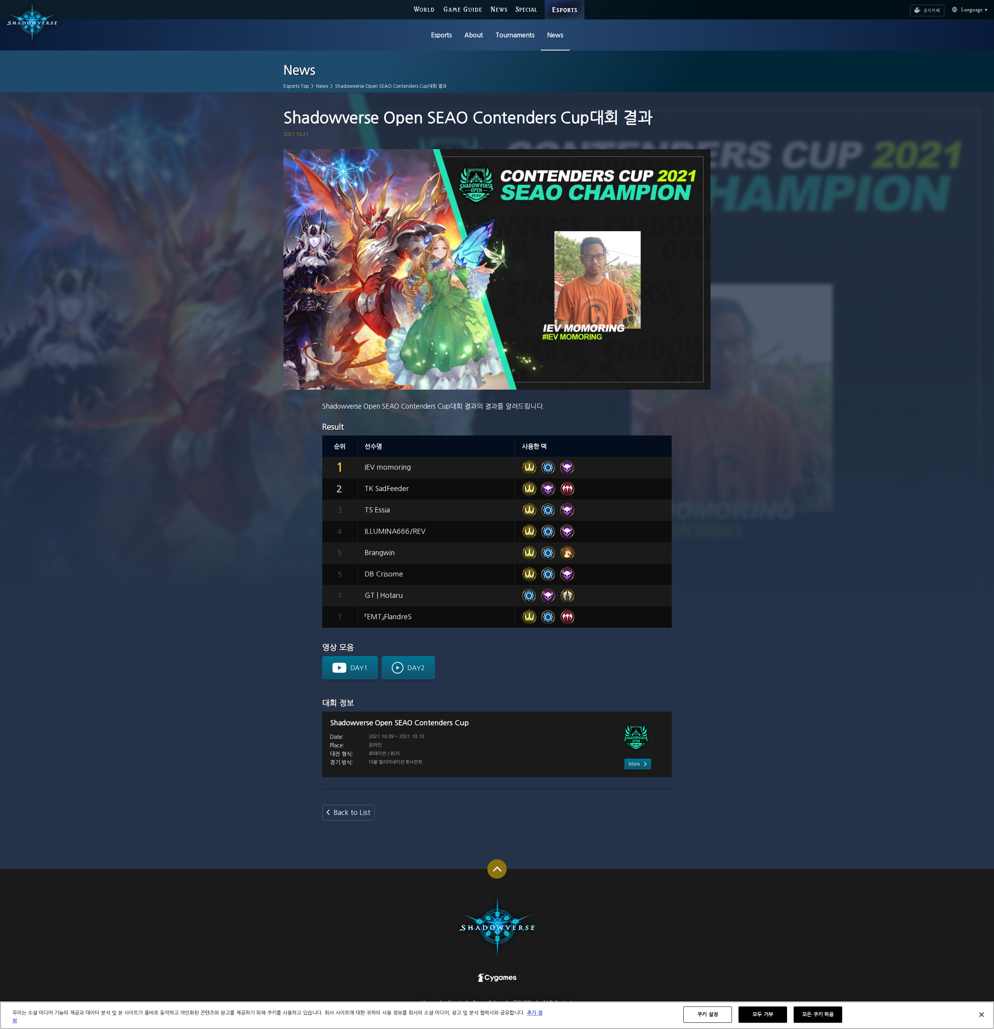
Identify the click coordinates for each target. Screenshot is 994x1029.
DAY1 (359, 668)
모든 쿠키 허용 (818, 1014)
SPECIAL (526, 9)
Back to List (352, 812)
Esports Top (296, 86)
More (634, 764)
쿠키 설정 (707, 1014)
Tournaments (515, 35)
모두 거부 (762, 1014)
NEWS (499, 9)
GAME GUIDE (463, 9)
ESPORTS (564, 3)
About (473, 35)
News (555, 35)
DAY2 (416, 668)
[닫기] (981, 1014)
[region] (497, 1015)
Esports (441, 35)
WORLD (424, 9)
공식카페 (921, 8)
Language (966, 10)
